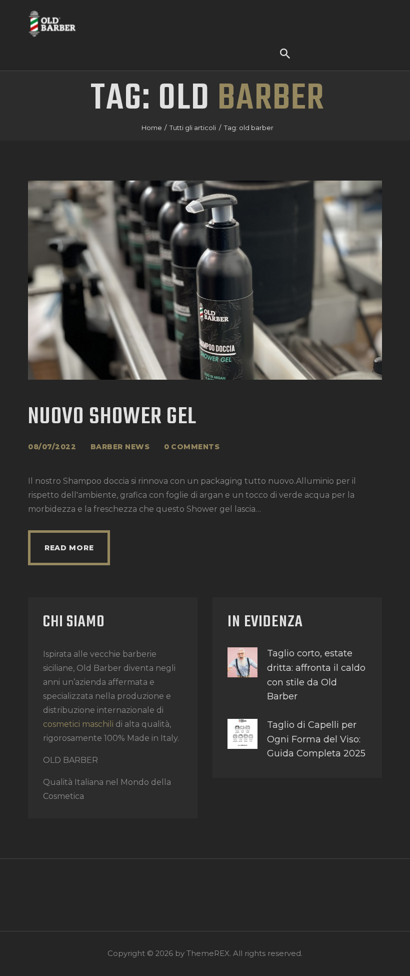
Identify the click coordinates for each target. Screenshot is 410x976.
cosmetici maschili (78, 724)
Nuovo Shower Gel (112, 417)
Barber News (120, 446)
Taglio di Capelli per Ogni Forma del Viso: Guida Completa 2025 (316, 739)
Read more (69, 547)
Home (152, 128)
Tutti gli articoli (193, 128)
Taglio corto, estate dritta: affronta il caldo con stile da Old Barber (316, 675)
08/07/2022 (52, 446)
